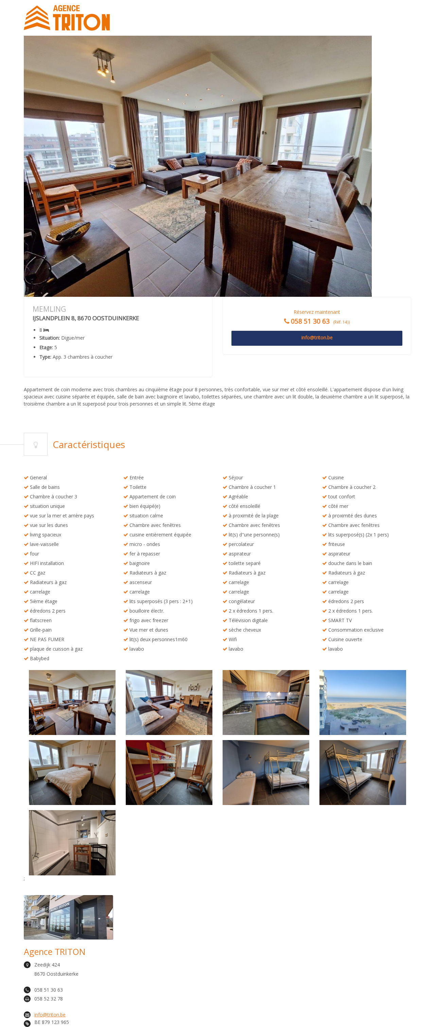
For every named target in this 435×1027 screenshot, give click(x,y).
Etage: (46, 347)
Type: (45, 357)
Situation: (49, 338)
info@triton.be (50, 1014)
